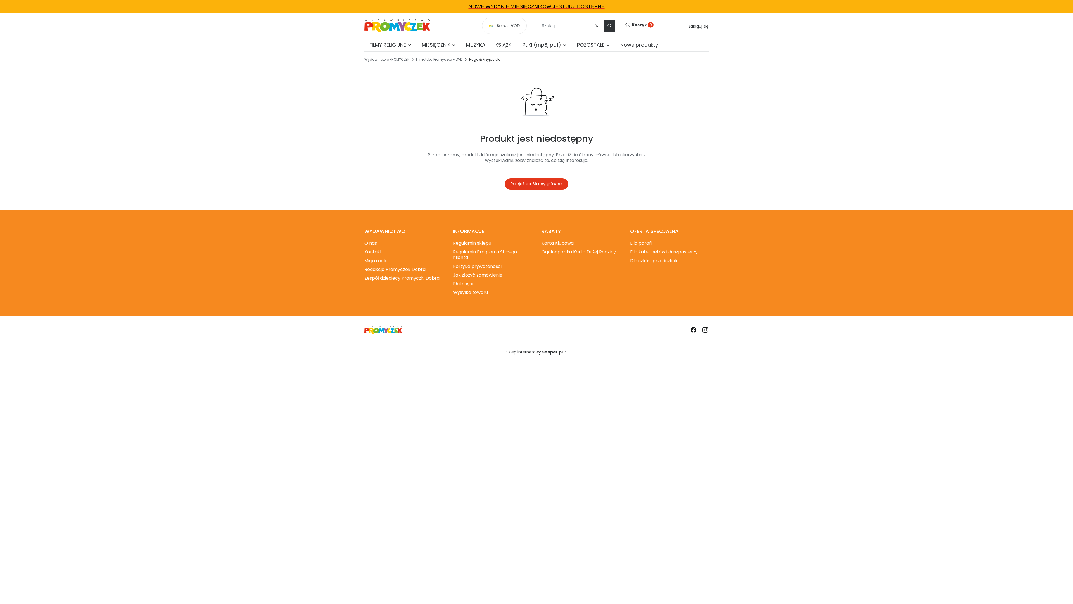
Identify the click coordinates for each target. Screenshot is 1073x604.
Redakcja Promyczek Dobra (395, 269)
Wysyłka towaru (470, 292)
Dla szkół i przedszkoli (653, 261)
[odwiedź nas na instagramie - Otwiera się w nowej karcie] (705, 330)
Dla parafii (641, 243)
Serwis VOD (508, 26)
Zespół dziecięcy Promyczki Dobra (402, 278)
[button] (609, 26)
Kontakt (373, 252)
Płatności (463, 283)
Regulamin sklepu (472, 243)
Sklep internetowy (534, 352)
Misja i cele (376, 261)
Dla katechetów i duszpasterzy (664, 252)
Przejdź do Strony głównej (536, 184)
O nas (370, 243)
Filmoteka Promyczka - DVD (439, 59)
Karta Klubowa (558, 243)
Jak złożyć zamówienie (477, 275)
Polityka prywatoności (477, 266)
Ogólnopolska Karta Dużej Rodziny (579, 252)
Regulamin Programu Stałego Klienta (485, 255)
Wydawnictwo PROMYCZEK (386, 59)
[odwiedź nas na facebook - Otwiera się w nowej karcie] (693, 330)
